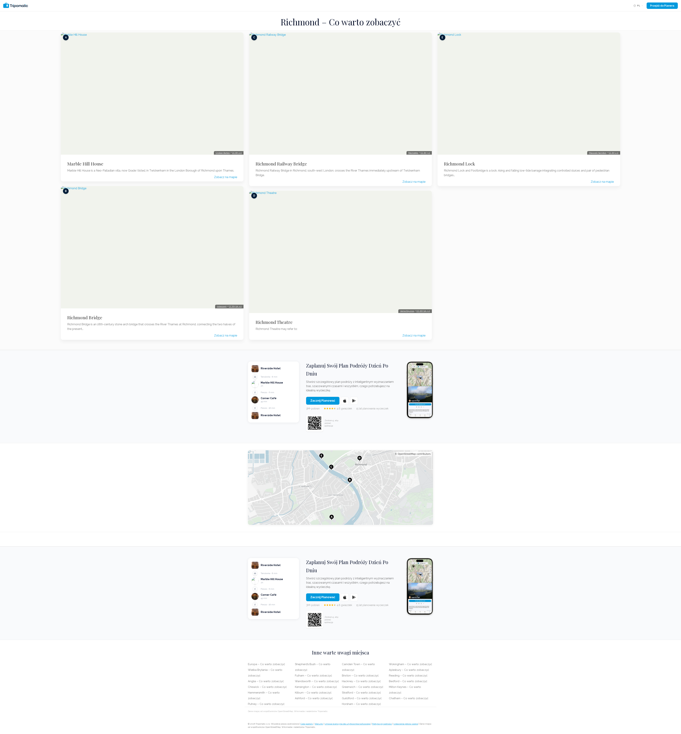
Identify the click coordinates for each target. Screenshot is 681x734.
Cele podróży (307, 724)
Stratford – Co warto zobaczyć (361, 692)
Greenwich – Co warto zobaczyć (362, 687)
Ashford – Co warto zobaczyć (314, 698)
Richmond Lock (459, 163)
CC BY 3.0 (425, 153)
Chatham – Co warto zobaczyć (408, 698)
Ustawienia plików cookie (406, 724)
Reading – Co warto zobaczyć (408, 675)
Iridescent (221, 306)
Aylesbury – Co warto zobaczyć (409, 670)
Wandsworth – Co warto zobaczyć (317, 681)
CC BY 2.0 (237, 153)
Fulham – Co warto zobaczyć (313, 675)
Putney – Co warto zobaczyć (266, 704)
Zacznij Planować (322, 400)
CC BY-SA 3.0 (235, 306)
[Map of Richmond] (340, 487)
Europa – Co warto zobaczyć (266, 664)
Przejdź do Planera (662, 5)
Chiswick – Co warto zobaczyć (267, 687)
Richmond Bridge (84, 317)
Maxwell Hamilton (597, 153)
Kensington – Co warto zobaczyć (316, 687)
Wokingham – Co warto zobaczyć (410, 664)
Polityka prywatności (382, 724)
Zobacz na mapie (225, 177)
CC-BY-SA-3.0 (423, 311)
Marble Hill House (85, 163)
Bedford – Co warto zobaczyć (408, 681)
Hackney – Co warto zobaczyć (361, 681)
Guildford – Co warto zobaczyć (362, 698)
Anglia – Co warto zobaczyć (266, 681)
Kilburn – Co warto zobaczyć (313, 692)
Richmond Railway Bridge (281, 163)
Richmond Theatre (274, 322)
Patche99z (413, 153)
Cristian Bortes (223, 153)
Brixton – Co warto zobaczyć (360, 675)
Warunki (319, 724)
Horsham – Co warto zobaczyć (361, 704)
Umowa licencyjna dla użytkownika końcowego (347, 724)
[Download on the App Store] (345, 401)
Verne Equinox (407, 311)
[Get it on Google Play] (354, 401)
